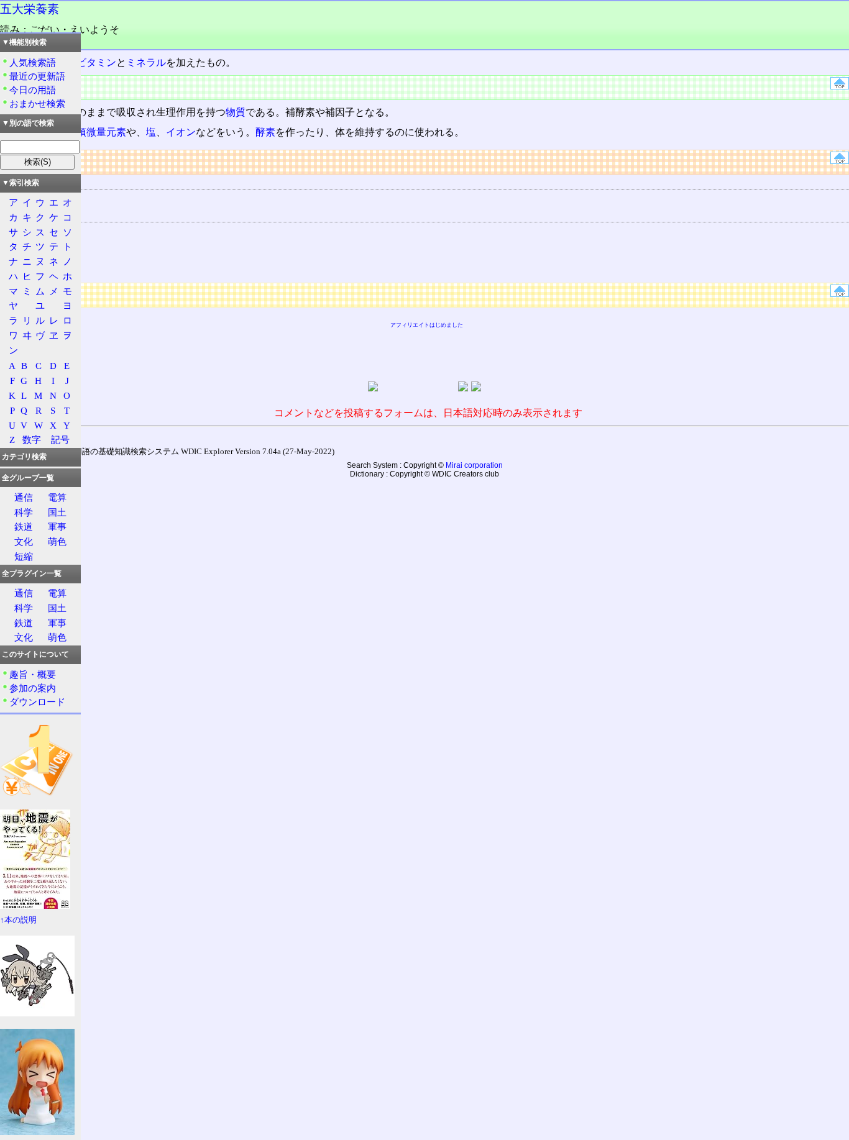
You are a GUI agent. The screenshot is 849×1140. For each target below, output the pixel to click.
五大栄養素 (29, 9)
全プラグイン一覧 (32, 573)
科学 (23, 512)
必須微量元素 (96, 132)
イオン (181, 132)
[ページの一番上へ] (839, 86)
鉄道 (23, 526)
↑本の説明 (18, 920)
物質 (236, 112)
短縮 (23, 556)
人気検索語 (32, 62)
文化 (23, 541)
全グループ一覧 (28, 477)
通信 (23, 497)
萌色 (57, 541)
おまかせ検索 (37, 103)
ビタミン (96, 62)
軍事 (57, 526)
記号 (60, 439)
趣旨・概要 (32, 674)
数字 (31, 439)
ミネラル (146, 62)
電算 (57, 497)
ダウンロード (37, 701)
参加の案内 (32, 688)
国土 (57, 512)
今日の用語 (32, 89)
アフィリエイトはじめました (426, 325)
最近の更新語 (37, 76)
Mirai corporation (474, 465)
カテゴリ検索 (24, 456)
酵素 (265, 132)
